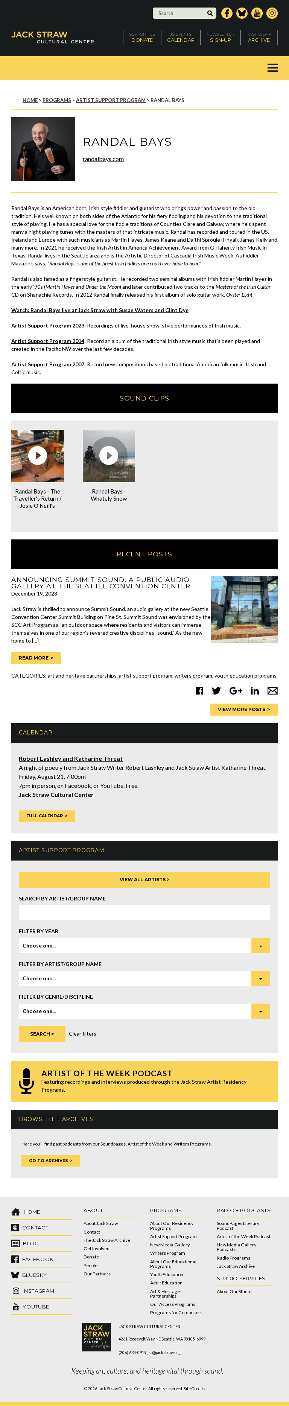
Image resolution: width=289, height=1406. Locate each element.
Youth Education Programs (245, 675)
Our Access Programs (172, 1304)
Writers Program (193, 675)
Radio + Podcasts (244, 1210)
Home (30, 100)
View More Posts (241, 709)
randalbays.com (103, 158)
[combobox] (144, 945)
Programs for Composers (176, 1312)
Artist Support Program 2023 (47, 325)
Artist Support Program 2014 (47, 341)
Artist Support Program (111, 100)
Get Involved (97, 1248)
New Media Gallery (170, 1245)
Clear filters (82, 1033)
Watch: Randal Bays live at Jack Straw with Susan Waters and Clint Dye (100, 310)
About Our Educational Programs (173, 1264)
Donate (91, 1257)
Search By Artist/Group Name (62, 898)
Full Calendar (44, 815)
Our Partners (97, 1274)
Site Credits (194, 1388)
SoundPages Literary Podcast (238, 1225)
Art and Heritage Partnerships (82, 675)
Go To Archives (48, 1160)
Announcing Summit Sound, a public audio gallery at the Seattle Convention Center (100, 583)
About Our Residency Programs (171, 1225)
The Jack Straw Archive (107, 1240)
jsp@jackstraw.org (164, 1352)
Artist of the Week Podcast (244, 1236)
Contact (92, 1232)
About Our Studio (234, 1291)
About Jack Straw (101, 1223)
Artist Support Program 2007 (47, 364)
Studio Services (241, 1278)
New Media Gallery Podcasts (236, 1247)
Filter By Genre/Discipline (56, 996)
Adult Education (166, 1283)
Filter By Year (38, 931)
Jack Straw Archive (236, 1266)
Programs (57, 100)
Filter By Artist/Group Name (60, 964)
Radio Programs (233, 1258)
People (90, 1265)
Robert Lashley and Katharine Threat (71, 758)
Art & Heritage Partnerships (165, 1294)
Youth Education (166, 1274)
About (93, 1210)
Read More (34, 658)
